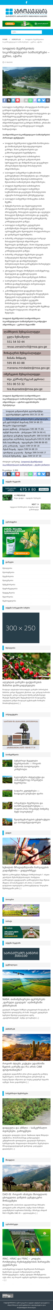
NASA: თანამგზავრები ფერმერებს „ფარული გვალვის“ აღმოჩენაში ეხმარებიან (23, 1002)
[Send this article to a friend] (22, 100)
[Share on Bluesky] (43, 100)
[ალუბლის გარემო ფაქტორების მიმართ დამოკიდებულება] (26, 666)
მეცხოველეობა (9, 601)
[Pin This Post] (17, 100)
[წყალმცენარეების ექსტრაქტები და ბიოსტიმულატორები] (7, 822)
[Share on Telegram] (39, 100)
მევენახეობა (8, 576)
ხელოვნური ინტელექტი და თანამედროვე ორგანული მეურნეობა (29, 780)
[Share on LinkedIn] (13, 100)
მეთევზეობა (7, 580)
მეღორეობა (7, 597)
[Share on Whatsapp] (30, 100)
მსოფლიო (10, 1160)
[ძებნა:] (26, 32)
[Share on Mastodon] (35, 100)
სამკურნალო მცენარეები (17, 1093)
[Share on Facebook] (4, 100)
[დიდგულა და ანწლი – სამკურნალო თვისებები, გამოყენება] (26, 1111)
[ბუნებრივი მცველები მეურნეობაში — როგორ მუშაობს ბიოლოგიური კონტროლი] (7, 763)
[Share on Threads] (48, 100)
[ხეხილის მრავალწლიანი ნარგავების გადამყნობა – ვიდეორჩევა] (26, 851)
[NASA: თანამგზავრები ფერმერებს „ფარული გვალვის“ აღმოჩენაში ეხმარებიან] (26, 983)
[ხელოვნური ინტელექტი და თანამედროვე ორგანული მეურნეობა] (7, 779)
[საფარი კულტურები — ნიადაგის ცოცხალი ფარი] (7, 793)
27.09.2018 (8, 62)
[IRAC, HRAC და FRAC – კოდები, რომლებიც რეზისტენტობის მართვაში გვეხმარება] (26, 1242)
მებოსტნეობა (8, 572)
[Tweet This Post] (9, 100)
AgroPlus (10, 1029)
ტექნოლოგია (11, 965)
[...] (19, 703)
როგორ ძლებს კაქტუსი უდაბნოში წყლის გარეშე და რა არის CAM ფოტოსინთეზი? (23, 1066)
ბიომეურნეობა (12, 755)
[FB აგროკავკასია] (26, 2)
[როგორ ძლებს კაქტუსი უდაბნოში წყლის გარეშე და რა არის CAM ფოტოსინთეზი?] (26, 1047)
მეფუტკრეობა (8, 593)
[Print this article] (26, 100)
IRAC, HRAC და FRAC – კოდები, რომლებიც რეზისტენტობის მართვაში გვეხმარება (26, 1261)
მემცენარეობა (8, 585)
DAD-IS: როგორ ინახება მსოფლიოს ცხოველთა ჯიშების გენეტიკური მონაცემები (24, 1197)
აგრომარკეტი (12, 1224)
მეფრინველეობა (10, 589)
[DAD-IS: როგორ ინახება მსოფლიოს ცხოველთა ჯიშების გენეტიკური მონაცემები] (26, 1178)
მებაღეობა (7, 568)
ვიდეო (8, 833)
